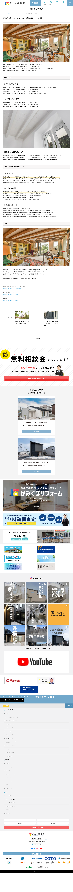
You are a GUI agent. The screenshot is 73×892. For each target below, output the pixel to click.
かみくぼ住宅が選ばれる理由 (12, 717)
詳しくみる (36, 431)
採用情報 (8, 809)
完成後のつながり (10, 734)
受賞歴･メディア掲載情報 (53, 820)
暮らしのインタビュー (11, 774)
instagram (37, 848)
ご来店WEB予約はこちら (37, 827)
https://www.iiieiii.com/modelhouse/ (12, 288)
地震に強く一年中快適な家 (12, 720)
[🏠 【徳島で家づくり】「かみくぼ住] (58, 635)
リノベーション (9, 749)
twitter (34, 848)
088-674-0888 (33, 841)
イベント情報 (9, 767)
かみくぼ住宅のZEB (10, 806)
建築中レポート (9, 788)
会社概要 (8, 813)
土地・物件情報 (9, 756)
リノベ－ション (57, 4)
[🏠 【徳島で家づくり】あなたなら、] (36, 635)
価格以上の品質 (9, 727)
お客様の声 (8, 777)
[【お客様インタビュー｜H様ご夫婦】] (14, 614)
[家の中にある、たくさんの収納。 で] (58, 592)
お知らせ (8, 763)
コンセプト (8, 713)
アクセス (53, 823)
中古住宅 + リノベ (10, 752)
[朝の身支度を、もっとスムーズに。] (14, 592)
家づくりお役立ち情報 (11, 784)
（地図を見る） (47, 839)
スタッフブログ (9, 781)
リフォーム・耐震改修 (11, 745)
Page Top (70, 705)
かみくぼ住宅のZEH (10, 802)
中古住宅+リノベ (63, 4)
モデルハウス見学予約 (36, 3)
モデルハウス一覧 (10, 738)
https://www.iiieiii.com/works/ (10, 300)
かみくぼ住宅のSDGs (10, 799)
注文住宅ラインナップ (11, 742)
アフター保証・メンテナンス (12, 731)
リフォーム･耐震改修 (50, 4)
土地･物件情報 (44, 4)
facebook (32, 848)
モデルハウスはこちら (37, 844)
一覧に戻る (37, 338)
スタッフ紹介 (9, 795)
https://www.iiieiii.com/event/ (10, 294)
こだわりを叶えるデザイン (12, 724)
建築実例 (8, 770)
